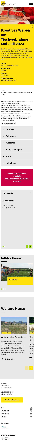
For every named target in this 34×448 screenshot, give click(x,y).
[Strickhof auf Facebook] (31, 412)
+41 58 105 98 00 (7, 392)
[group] (17, 274)
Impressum (5, 414)
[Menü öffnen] (30, 3)
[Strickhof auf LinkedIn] (31, 414)
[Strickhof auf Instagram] (31, 408)
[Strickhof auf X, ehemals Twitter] (31, 410)
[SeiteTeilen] (32, 26)
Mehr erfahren (10, 359)
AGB (2, 408)
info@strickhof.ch (6, 394)
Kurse (3, 90)
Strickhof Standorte (12, 400)
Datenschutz (5, 411)
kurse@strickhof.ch (9, 208)
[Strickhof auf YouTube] (31, 417)
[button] (3, 246)
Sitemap (4, 417)
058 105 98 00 (8, 206)
